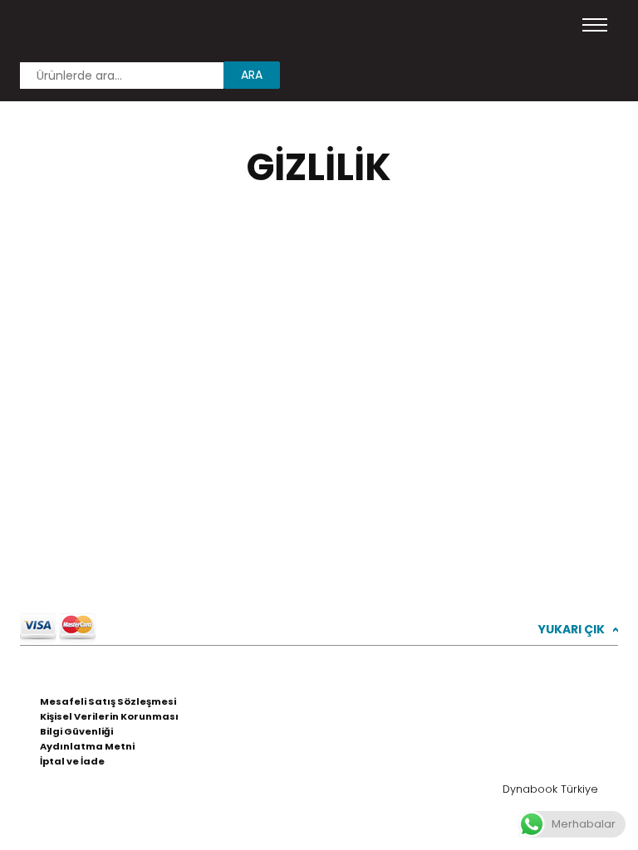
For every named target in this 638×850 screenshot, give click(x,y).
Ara (252, 74)
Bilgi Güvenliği (76, 731)
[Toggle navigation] (595, 25)
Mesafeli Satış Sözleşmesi (108, 701)
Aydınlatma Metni (87, 746)
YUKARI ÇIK (578, 629)
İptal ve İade (72, 761)
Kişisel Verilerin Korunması (109, 716)
